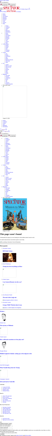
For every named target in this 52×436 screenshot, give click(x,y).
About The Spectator (7, 396)
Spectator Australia (7, 407)
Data (6, 48)
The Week (7, 75)
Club (4, 21)
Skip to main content (4, 0)
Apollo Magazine (6, 408)
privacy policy (28, 435)
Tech (6, 29)
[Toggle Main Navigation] (1, 9)
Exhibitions (7, 56)
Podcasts (4, 17)
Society (7, 46)
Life (3, 63)
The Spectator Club (7, 413)
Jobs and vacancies (7, 400)
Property (7, 69)
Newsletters (5, 16)
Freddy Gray (2, 322)
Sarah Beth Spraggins (4, 365)
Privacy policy (6, 397)
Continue (2, 434)
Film (6, 57)
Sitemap (4, 402)
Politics (7, 25)
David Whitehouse (7, 263)
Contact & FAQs (6, 387)
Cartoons (7, 82)
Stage (6, 62)
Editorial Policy (6, 390)
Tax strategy (5, 399)
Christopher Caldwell (4, 379)
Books (6, 54)
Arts (6, 53)
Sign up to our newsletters (8, 419)
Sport (6, 70)
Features (7, 76)
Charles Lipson (6, 279)
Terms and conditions (7, 398)
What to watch (8, 65)
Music (6, 58)
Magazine (7, 30)
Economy (7, 50)
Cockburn (7, 27)
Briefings (5, 18)
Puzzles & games (9, 84)
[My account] (29, 9)
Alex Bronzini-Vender (7, 294)
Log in (10, 423)
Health (6, 73)
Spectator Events (6, 412)
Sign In (26, 9)
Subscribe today (6, 418)
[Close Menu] (1, 131)
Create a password (4, 427)
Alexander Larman (7, 248)
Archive (4, 22)
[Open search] (1, 129)
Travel (6, 68)
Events (4, 20)
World (6, 47)
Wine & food (8, 67)
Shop (4, 23)
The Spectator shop (7, 409)
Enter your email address (5, 425)
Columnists (7, 77)
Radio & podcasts (9, 59)
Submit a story (6, 389)
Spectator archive (6, 410)
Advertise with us (6, 388)
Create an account (4, 423)
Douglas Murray (3, 351)
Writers (4, 15)
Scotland (7, 51)
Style (6, 71)
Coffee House (6, 44)
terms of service (19, 435)
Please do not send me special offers (9, 432)
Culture (7, 28)
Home (4, 14)
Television (7, 61)
